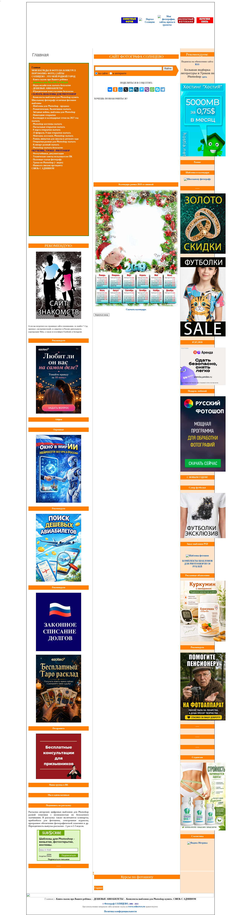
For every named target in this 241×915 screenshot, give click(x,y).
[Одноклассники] (115, 89)
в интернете (119, 73)
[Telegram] (162, 89)
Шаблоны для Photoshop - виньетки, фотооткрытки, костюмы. (57, 841)
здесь (204, 77)
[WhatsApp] (152, 89)
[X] (126, 89)
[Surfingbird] (141, 89)
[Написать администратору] (205, 22)
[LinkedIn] (131, 89)
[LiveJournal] (136, 89)
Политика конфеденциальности (120, 911)
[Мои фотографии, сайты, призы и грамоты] (167, 25)
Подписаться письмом (58, 859)
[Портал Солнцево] (148, 22)
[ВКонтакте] (110, 89)
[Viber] (147, 89)
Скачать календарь (136, 309)
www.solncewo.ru (136, 906)
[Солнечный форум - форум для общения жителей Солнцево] (129, 22)
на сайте (103, 73)
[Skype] (157, 89)
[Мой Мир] (120, 89)
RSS (197, 64)
